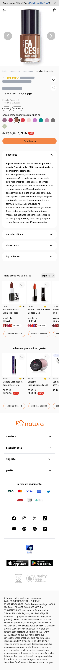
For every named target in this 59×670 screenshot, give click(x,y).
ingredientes (13, 256)
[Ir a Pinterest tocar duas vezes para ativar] (24, 528)
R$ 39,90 (7, 390)
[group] (26, 3)
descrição (11, 154)
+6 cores (41, 326)
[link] (14, 312)
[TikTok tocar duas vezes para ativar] (45, 518)
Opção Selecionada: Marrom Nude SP (21, 115)
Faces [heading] (5, 306)
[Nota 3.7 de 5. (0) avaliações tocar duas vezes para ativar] (27, 77)
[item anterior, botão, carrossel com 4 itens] (8, 36)
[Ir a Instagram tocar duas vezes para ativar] (24, 518)
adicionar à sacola (14, 334)
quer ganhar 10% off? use (16, 3)
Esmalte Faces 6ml (17, 94)
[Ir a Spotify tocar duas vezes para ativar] (34, 528)
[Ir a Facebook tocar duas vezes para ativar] (14, 518)
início (4, 71)
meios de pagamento (29, 484)
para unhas (28, 71)
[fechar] (55, 3)
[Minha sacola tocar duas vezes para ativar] (55, 10)
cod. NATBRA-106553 (11, 103)
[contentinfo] (22, 306)
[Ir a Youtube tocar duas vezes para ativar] (14, 528)
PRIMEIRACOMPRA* (39, 3)
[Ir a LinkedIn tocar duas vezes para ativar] (45, 528)
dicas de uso (13, 245)
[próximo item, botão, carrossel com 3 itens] (49, 3)
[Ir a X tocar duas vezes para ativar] (34, 518)
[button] (29, 36)
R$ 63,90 (32, 390)
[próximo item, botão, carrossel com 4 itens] (51, 36)
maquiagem (15, 71)
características (14, 234)
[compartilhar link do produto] (54, 88)
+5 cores (17, 326)
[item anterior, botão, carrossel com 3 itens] (3, 3)
